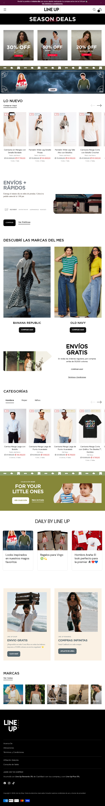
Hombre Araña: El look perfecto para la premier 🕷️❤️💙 (86, 558)
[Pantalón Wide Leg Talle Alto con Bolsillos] (65, 129)
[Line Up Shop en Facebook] (5, 783)
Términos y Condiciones (77, 377)
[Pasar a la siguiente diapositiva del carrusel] (99, 105)
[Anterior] (4, 2)
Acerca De (7, 743)
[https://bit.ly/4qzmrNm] (52, 82)
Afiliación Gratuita (10, 760)
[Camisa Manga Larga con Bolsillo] (14, 426)
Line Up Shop (20, 793)
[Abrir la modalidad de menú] (5, 9)
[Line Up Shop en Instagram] (9, 783)
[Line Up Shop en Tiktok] (13, 783)
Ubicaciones (8, 748)
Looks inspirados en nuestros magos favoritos (17, 558)
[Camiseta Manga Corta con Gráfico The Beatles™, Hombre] (90, 426)
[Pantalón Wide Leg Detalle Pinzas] (40, 129)
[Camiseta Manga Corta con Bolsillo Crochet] (90, 129)
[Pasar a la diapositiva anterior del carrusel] (93, 105)
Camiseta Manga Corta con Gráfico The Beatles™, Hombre (90, 449)
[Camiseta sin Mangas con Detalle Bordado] (14, 129)
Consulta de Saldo (11, 764)
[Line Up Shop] (52, 9)
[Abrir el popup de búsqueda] (94, 9)
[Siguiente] (101, 2)
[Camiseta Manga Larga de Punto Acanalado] (40, 426)
